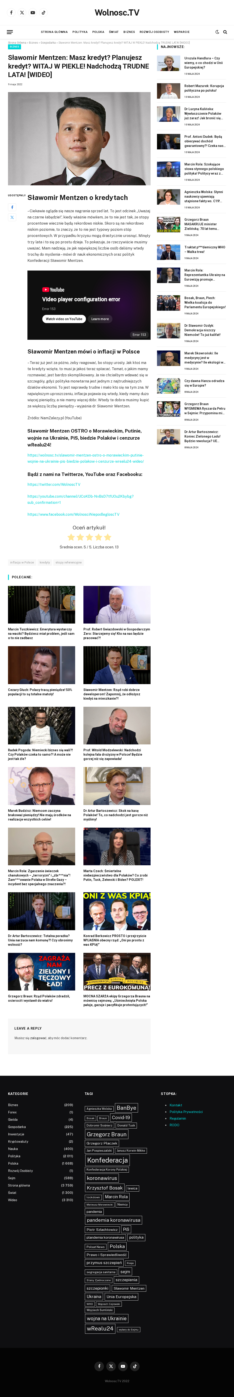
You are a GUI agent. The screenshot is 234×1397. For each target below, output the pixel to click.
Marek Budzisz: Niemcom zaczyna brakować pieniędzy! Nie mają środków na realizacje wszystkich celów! (39, 815)
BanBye (126, 1108)
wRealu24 (100, 1328)
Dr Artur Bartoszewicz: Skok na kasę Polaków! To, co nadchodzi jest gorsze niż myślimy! (115, 815)
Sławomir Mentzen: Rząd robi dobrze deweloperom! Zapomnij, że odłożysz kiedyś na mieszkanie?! (111, 694)
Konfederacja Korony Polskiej (107, 1169)
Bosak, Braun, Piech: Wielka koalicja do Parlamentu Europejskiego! (205, 302)
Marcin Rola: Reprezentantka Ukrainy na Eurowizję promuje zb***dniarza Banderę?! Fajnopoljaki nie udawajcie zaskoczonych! (204, 275)
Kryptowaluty (18, 1141)
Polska (98, 32)
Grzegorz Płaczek (102, 1143)
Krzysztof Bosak (105, 1188)
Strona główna (54, 32)
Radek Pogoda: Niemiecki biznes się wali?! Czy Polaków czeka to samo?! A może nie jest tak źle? (40, 754)
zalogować (38, 1038)
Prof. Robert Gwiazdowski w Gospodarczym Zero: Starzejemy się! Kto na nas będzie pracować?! (116, 633)
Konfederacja (107, 1160)
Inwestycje (16, 1134)
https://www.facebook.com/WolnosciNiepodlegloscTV (73, 514)
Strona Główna (17, 42)
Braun (103, 1118)
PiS (126, 1229)
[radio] (71, 538)
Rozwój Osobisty (154, 32)
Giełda (13, 1119)
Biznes (129, 32)
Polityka (80, 32)
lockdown (93, 1197)
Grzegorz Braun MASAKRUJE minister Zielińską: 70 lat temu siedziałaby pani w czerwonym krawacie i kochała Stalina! (201, 224)
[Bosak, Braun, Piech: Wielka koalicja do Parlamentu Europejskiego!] (168, 303)
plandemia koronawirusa (105, 1237)
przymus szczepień (104, 1262)
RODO (174, 1125)
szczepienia (126, 1279)
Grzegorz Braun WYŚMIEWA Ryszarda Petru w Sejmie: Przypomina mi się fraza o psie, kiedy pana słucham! (204, 408)
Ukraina (94, 1296)
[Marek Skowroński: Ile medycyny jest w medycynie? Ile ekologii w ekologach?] (168, 358)
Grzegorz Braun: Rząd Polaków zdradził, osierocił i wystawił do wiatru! (39, 998)
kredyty (45, 562)
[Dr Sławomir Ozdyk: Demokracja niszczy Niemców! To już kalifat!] (168, 330)
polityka (136, 1237)
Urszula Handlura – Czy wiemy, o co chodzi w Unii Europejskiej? (203, 62)
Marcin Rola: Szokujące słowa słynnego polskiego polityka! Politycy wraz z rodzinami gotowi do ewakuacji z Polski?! (204, 169)
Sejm (11, 1178)
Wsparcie (182, 32)
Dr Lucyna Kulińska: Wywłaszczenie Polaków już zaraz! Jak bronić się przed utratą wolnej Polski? (205, 113)
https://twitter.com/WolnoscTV (53, 484)
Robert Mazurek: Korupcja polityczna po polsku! (204, 88)
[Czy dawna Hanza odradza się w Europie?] (168, 386)
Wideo (12, 1200)
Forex (12, 1112)
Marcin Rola (116, 1196)
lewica (132, 1188)
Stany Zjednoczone (99, 1280)
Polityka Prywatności (186, 1112)
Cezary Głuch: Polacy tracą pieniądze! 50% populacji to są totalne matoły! (40, 692)
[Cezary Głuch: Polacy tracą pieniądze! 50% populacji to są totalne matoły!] (41, 665)
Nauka (13, 1149)
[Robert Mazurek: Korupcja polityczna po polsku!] (168, 91)
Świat (114, 32)
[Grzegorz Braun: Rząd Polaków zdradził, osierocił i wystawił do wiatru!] (41, 972)
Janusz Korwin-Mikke (131, 1150)
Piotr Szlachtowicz (102, 1229)
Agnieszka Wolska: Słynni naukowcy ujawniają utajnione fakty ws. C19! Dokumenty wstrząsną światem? (203, 196)
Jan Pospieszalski (99, 1150)
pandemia (94, 1212)
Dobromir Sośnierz (99, 1125)
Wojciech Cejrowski (109, 1304)
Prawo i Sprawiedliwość (107, 1255)
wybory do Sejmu (128, 1329)
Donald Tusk (126, 1125)
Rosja (130, 1263)
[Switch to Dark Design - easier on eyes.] (217, 32)
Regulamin (178, 1118)
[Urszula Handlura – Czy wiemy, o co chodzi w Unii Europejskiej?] (168, 63)
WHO (90, 1304)
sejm (125, 1271)
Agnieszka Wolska (99, 1108)
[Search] (224, 32)
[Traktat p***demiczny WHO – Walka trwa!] (168, 252)
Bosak (90, 1118)
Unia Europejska (121, 1296)
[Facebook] (12, 207)
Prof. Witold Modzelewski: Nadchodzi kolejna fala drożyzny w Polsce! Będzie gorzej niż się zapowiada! (112, 754)
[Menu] (10, 32)
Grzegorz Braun (107, 1134)
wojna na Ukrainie (107, 1318)
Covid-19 (121, 1117)
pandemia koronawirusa (113, 1220)
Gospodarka (48, 42)
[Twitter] (12, 217)
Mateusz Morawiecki (100, 1204)
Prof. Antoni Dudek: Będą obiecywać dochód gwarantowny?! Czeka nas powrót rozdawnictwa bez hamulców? (203, 141)
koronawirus (102, 1178)
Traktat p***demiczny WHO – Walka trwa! (204, 249)
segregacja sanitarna (101, 1272)
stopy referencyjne (69, 562)
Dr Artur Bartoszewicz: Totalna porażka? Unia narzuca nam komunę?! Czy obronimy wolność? (40, 940)
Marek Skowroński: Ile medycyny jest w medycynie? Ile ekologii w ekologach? (203, 358)
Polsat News (96, 1247)
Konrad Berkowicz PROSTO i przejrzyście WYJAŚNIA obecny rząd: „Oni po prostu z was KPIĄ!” (114, 940)
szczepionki (97, 1288)
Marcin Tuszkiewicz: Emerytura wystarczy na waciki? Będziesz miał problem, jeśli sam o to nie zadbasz (41, 633)
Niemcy (122, 1204)
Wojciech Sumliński (100, 1310)
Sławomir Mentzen (129, 1288)
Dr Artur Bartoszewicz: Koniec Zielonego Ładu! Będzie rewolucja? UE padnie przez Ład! (202, 436)
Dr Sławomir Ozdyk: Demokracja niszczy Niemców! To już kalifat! (202, 330)
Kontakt (176, 1105)
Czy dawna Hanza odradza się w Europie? (204, 383)
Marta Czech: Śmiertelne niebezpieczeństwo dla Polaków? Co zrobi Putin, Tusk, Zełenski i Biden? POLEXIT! (115, 875)
